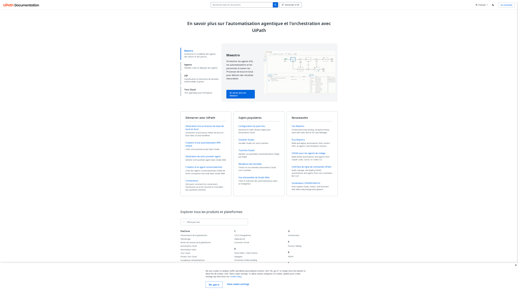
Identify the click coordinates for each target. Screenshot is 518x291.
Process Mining (294, 246)
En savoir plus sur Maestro (238, 94)
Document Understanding (245, 260)
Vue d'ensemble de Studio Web (254, 177)
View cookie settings (238, 284)
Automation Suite (188, 249)
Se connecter (506, 5)
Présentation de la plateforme (193, 235)
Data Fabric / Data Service (246, 253)
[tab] (199, 54)
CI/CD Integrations (242, 235)
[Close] (516, 265)
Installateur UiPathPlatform (306, 183)
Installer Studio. (246, 139)
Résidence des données (250, 163)
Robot (291, 256)
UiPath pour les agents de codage (308, 153)
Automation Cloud (188, 246)
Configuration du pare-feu (251, 126)
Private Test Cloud (188, 256)
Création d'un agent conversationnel (203, 167)
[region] (259, 277)
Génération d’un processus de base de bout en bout (204, 128)
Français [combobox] (480, 4)
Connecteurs (191, 180)
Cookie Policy (235, 276)
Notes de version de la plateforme (195, 242)
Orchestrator (293, 235)
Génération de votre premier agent (203, 156)
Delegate (238, 256)
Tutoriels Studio (246, 150)
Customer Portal (241, 242)
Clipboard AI (239, 239)
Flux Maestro (298, 139)
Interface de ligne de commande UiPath (311, 166)
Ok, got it (214, 284)
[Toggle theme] (493, 5)
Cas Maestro (298, 126)
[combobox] (242, 4)
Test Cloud (185, 253)
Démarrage (185, 239)
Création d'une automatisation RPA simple (203, 144)
